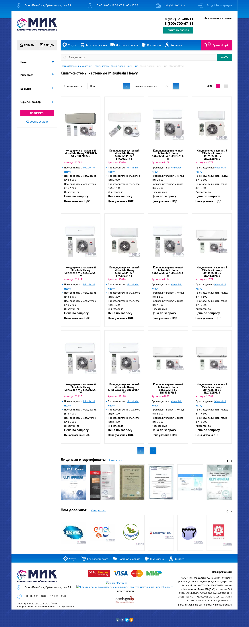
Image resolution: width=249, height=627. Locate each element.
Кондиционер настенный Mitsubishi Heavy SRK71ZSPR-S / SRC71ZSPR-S (212, 388)
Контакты (176, 45)
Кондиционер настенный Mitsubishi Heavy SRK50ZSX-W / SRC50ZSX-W (81, 388)
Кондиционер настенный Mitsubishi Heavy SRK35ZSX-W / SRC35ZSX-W (168, 271)
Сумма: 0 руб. (220, 45)
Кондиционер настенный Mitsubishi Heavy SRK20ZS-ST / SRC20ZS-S (81, 153)
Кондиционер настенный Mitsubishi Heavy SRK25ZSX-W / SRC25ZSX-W (81, 271)
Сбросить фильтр (37, 121)
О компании (154, 45)
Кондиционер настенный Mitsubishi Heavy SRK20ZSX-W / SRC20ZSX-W (168, 154)
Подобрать (37, 113)
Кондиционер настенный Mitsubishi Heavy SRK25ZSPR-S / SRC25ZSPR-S (212, 154)
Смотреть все (116, 460)
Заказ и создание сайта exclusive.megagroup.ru (205, 604)
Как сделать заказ (96, 45)
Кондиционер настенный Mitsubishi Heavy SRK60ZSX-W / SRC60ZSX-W (124, 388)
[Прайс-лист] (226, 86)
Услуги (72, 45)
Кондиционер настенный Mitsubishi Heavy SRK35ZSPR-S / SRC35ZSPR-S (124, 271)
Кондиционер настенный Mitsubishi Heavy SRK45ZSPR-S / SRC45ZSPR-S (212, 271)
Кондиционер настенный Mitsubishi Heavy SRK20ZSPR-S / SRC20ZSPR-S (124, 154)
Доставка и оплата (127, 45)
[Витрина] (218, 86)
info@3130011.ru (175, 5)
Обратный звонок (178, 30)
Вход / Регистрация (219, 5)
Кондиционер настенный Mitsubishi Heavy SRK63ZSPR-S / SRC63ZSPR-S (168, 388)
